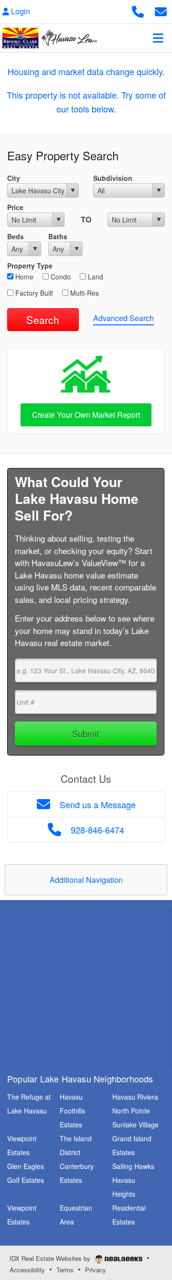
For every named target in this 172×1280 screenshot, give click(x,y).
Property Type (30, 265)
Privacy (95, 1269)
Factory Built (33, 293)
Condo (60, 276)
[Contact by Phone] (138, 10)
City (13, 178)
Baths (57, 236)
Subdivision (112, 178)
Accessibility (27, 1269)
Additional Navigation (86, 879)
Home (23, 276)
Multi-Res (83, 293)
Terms (65, 1269)
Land (94, 276)
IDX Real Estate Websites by (51, 1258)
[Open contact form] (161, 10)
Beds (15, 236)
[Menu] (158, 37)
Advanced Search (123, 317)
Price (15, 207)
